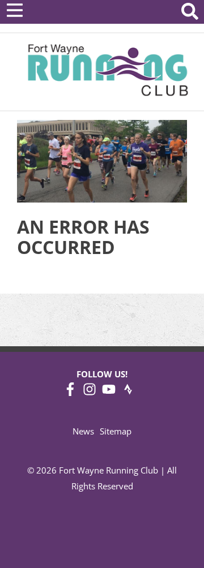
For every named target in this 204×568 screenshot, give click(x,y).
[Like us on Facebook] (70, 392)
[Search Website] (189, 13)
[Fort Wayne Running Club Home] (108, 70)
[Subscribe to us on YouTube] (109, 392)
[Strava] (128, 392)
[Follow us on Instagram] (89, 392)
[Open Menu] (15, 10)
